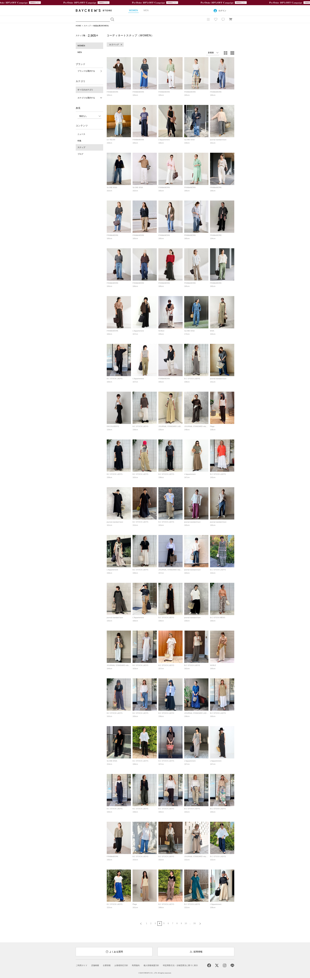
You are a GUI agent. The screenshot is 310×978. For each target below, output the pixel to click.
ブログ (80, 154)
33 (194, 923)
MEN (80, 52)
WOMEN (81, 46)
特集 (79, 141)
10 (186, 923)
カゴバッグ (114, 44)
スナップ (87, 26)
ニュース (81, 134)
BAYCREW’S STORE (96, 10)
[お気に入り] (215, 19)
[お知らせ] (223, 19)
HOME (78, 26)
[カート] (230, 19)
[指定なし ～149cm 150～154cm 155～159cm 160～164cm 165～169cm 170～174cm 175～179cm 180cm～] (89, 116)
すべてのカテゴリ (85, 90)
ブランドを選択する (86, 71)
